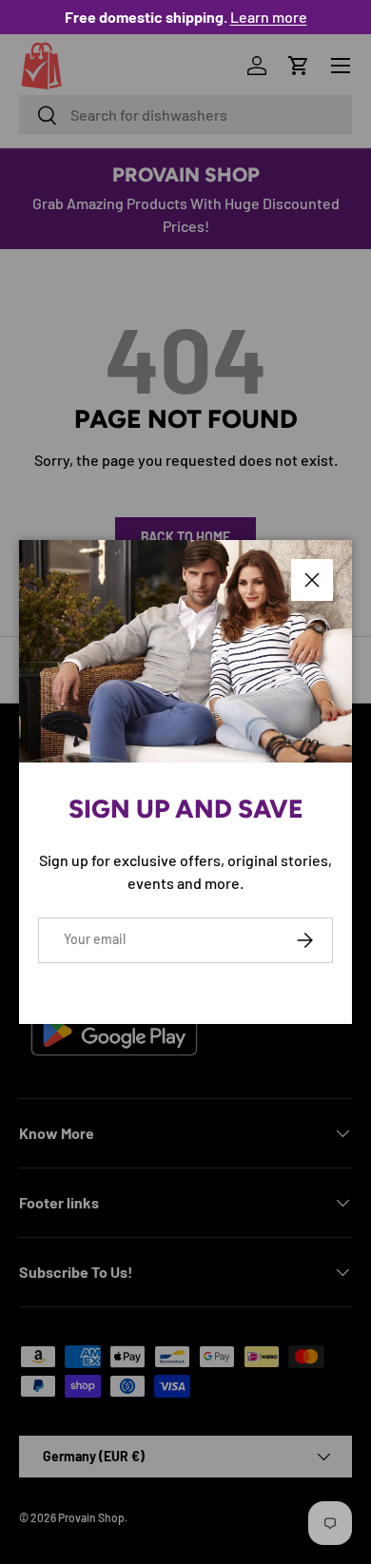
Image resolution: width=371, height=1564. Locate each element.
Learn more (268, 17)
